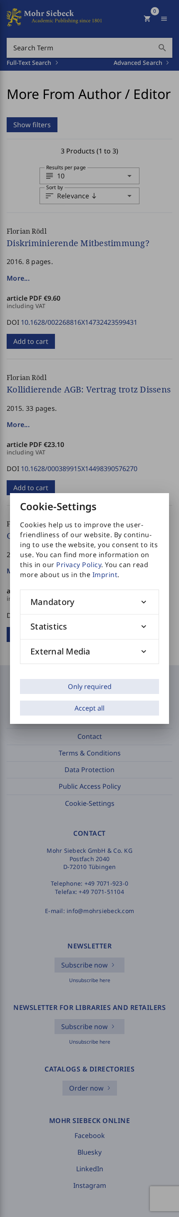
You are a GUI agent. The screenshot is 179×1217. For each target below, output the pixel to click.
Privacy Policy (78, 564)
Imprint (105, 574)
